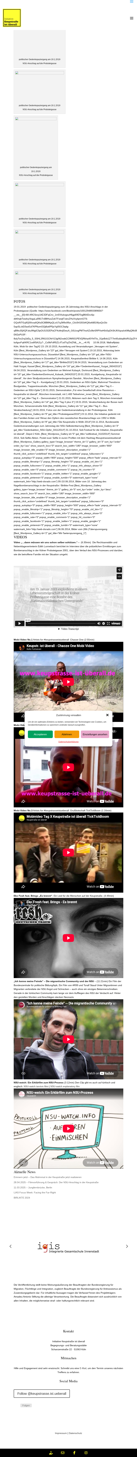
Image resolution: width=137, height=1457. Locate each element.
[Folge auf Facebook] (61, 1417)
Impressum (61, 1433)
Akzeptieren (40, 734)
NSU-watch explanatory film (65, 1086)
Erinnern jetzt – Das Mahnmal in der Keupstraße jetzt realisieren (48, 1177)
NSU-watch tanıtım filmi (36, 1086)
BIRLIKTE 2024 (22, 1197)
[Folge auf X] (75, 1417)
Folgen (26, 1405)
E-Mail (83, 1368)
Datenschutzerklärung (68, 742)
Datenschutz (75, 1433)
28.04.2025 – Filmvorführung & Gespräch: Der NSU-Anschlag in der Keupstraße (56, 1182)
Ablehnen (67, 734)
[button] (107, 715)
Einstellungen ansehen (95, 734)
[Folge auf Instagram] (16, 1405)
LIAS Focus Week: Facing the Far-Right (35, 1192)
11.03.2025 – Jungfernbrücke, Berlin (33, 1187)
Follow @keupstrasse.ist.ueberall (41, 1393)
